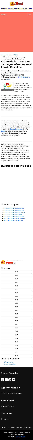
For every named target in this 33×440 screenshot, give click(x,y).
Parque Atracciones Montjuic (12, 393)
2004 (16, 345)
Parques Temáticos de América (14, 212)
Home (3, 55)
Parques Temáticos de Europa (14, 210)
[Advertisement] (16, 34)
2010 (16, 324)
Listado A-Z (28, 427)
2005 (16, 342)
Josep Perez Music (10, 364)
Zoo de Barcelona (24, 77)
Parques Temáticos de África (13, 220)
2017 (16, 300)
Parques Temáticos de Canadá (14, 216)
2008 (16, 331)
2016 (16, 303)
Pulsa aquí (6, 419)
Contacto (4, 427)
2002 (16, 352)
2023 (16, 279)
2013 (16, 314)
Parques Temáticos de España (14, 208)
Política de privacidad (16, 427)
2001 (16, 356)
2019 (16, 293)
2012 (16, 317)
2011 (16, 321)
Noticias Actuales (8, 406)
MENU (3, 15)
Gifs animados (8, 362)
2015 (16, 307)
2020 (16, 289)
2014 (16, 310)
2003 (16, 349)
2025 (16, 272)
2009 (16, 328)
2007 (16, 335)
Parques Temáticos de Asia (13, 214)
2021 (16, 286)
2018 (16, 296)
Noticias (9, 55)
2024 (16, 275)
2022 (16, 282)
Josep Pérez (20, 437)
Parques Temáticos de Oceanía (14, 218)
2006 (15, 55)
